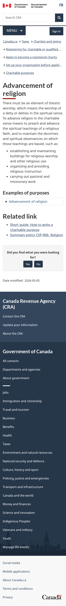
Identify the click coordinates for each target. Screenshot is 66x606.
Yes (28, 264)
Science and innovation (19, 513)
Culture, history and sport (20, 470)
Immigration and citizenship (22, 401)
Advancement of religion (28, 201)
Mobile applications (16, 571)
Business (9, 418)
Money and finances (17, 504)
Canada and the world (18, 495)
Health (7, 435)
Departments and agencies (21, 369)
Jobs (6, 392)
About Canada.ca (14, 580)
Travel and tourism (16, 410)
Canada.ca (10, 41)
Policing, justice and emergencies (26, 478)
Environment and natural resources (27, 453)
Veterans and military (17, 530)
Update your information (20, 325)
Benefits (8, 427)
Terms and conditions (18, 589)
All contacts (11, 361)
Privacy (8, 597)
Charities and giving (47, 41)
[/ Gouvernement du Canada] (25, 5)
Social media (11, 563)
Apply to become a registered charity (31, 57)
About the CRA (13, 333)
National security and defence (23, 461)
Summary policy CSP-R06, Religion (36, 235)
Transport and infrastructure (23, 487)
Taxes (25, 41)
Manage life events (16, 547)
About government (16, 378)
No (38, 264)
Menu (12, 30)
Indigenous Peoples (16, 521)
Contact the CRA (14, 316)
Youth (7, 538)
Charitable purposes (20, 73)
